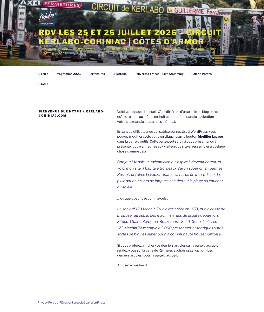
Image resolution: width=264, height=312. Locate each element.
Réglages (166, 250)
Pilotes (43, 84)
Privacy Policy (47, 302)
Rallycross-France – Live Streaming (159, 74)
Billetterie (120, 74)
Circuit (43, 74)
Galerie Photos (201, 74)
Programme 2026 (68, 74)
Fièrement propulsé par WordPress (82, 302)
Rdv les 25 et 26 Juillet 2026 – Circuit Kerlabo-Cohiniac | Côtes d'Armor (130, 37)
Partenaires (96, 74)
